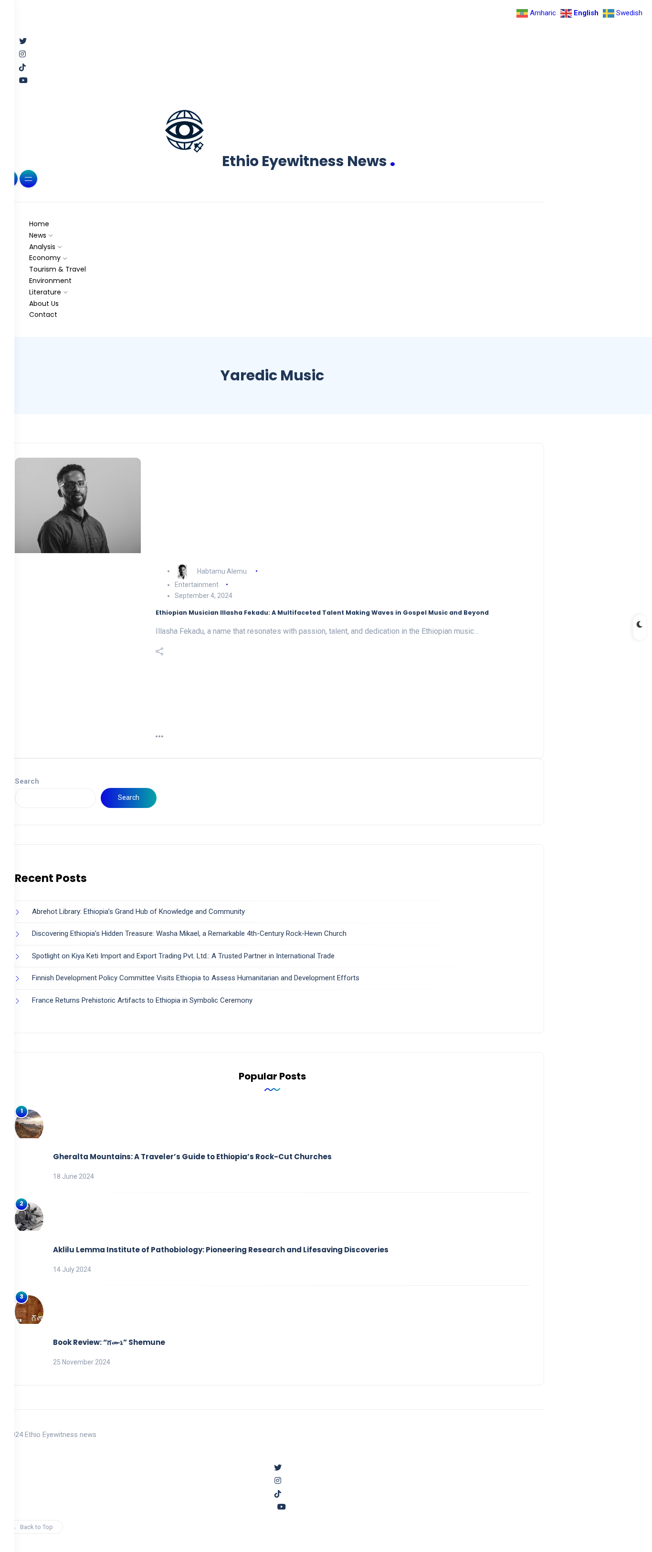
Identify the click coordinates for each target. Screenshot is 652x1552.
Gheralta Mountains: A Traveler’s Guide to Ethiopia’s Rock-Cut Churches (192, 1157)
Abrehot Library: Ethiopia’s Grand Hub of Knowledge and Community (138, 911)
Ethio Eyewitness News (309, 161)
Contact (43, 314)
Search (27, 781)
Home (39, 224)
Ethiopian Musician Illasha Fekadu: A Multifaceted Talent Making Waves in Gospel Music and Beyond (322, 612)
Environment (50, 280)
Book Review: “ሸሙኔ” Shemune (109, 1342)
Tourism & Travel (57, 269)
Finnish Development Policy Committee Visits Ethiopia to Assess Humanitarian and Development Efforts (195, 978)
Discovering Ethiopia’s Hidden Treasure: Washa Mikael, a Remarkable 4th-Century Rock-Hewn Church (189, 933)
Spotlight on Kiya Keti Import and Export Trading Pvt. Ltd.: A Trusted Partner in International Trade (183, 956)
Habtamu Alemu (222, 571)
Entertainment (197, 584)
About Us (44, 303)
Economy (45, 257)
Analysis (42, 247)
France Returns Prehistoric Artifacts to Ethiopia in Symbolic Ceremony (142, 1000)
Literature (45, 292)
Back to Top (36, 1527)
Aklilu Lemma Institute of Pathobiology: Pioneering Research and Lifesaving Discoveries (221, 1250)
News (37, 235)
